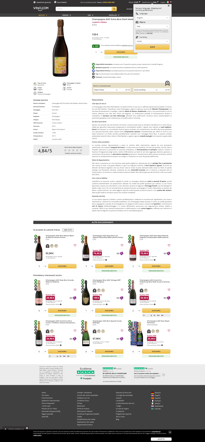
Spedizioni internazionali (51, 401)
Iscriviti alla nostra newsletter (87, 395)
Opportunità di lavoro (85, 425)
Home (44, 393)
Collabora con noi (83, 398)
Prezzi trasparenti (48, 403)
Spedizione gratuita (44, 2)
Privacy (79, 403)
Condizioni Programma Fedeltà (88, 414)
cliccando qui (156, 431)
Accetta (161, 439)
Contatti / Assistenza (84, 393)
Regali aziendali (47, 414)
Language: (143, 13)
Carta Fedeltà (62, 2)
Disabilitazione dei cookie (86, 419)
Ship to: (142, 22)
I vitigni (118, 406)
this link (149, 33)
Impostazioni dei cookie (85, 422)
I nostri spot (46, 406)
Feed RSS (45, 417)
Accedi (130, 9)
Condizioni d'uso (83, 401)
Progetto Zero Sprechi (123, 414)
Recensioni (81, 406)
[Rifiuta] (170, 432)
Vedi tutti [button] (68, 230)
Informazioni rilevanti (84, 411)
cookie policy (37, 435)
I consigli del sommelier (124, 395)
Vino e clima (120, 417)
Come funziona (47, 398)
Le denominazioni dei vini (125, 403)
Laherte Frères (99, 22)
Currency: (143, 37)
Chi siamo (45, 395)
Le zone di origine (122, 409)
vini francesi (49, 380)
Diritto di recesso (83, 409)
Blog (117, 419)
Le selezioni (120, 411)
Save (152, 47)
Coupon (119, 398)
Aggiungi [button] (121, 52)
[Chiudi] (168, 5)
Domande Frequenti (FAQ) (51, 411)
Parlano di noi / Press (49, 409)
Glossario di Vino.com (123, 393)
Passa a (106, 2)
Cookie (79, 417)
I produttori (120, 401)
